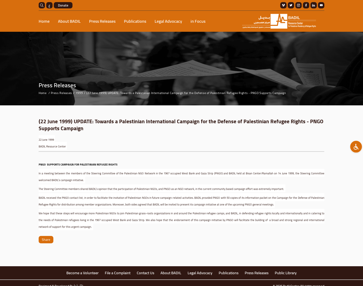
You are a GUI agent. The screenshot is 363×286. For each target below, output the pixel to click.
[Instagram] (298, 5)
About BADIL (69, 21)
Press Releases (102, 21)
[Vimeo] (283, 5)
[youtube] (321, 5)
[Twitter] (291, 5)
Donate (63, 5)
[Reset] (356, 146)
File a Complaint (117, 272)
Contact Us (145, 272)
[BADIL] (279, 21)
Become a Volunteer (82, 272)
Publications (135, 21)
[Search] (42, 5)
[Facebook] (306, 5)
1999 (79, 93)
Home (44, 21)
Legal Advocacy (168, 21)
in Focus (198, 21)
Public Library (286, 272)
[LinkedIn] (313, 5)
